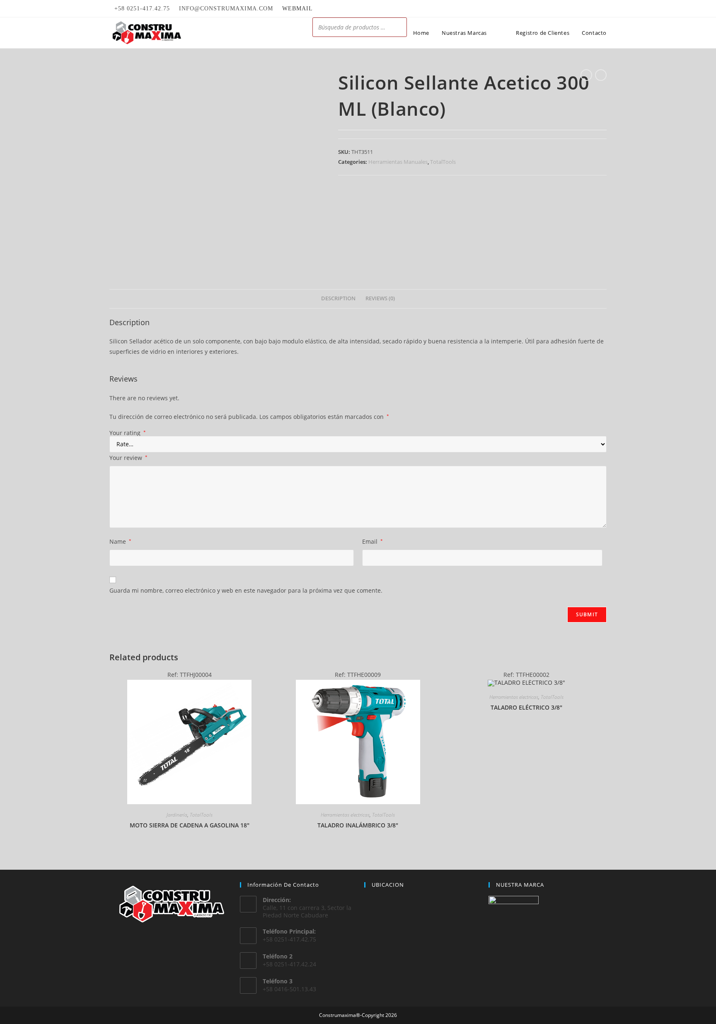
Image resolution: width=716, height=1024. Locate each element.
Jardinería (177, 814)
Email (372, 541)
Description (338, 298)
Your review (128, 458)
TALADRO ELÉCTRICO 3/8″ (526, 707)
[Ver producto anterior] (586, 75)
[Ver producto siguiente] (601, 75)
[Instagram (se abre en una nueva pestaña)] (603, 9)
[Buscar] (398, 27)
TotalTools (443, 161)
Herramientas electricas (345, 814)
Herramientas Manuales (398, 161)
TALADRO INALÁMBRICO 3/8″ (357, 825)
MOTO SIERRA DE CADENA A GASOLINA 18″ (189, 825)
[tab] (338, 298)
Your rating (127, 433)
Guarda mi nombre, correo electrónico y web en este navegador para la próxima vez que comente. (245, 590)
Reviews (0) (380, 298)
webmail (297, 8)
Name (120, 541)
